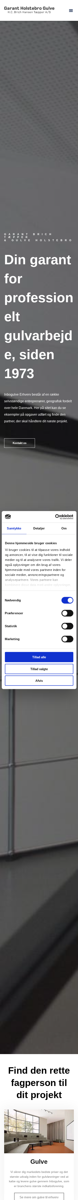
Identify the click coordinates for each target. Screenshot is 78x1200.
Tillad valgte (39, 669)
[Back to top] (64, 1186)
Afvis (39, 680)
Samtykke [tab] (14, 528)
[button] (71, 10)
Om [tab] (64, 528)
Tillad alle (39, 657)
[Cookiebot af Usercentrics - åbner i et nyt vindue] (55, 516)
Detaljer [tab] (39, 528)
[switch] (67, 613)
